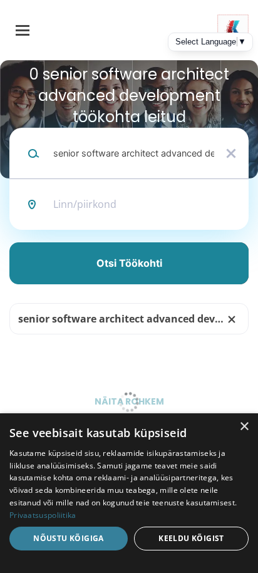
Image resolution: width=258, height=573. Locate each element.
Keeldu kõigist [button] (191, 538)
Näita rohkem (129, 401)
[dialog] (129, 493)
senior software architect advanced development (133, 319)
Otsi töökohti (129, 263)
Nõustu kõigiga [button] (68, 538)
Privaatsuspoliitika (42, 515)
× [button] (244, 426)
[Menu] (22, 30)
